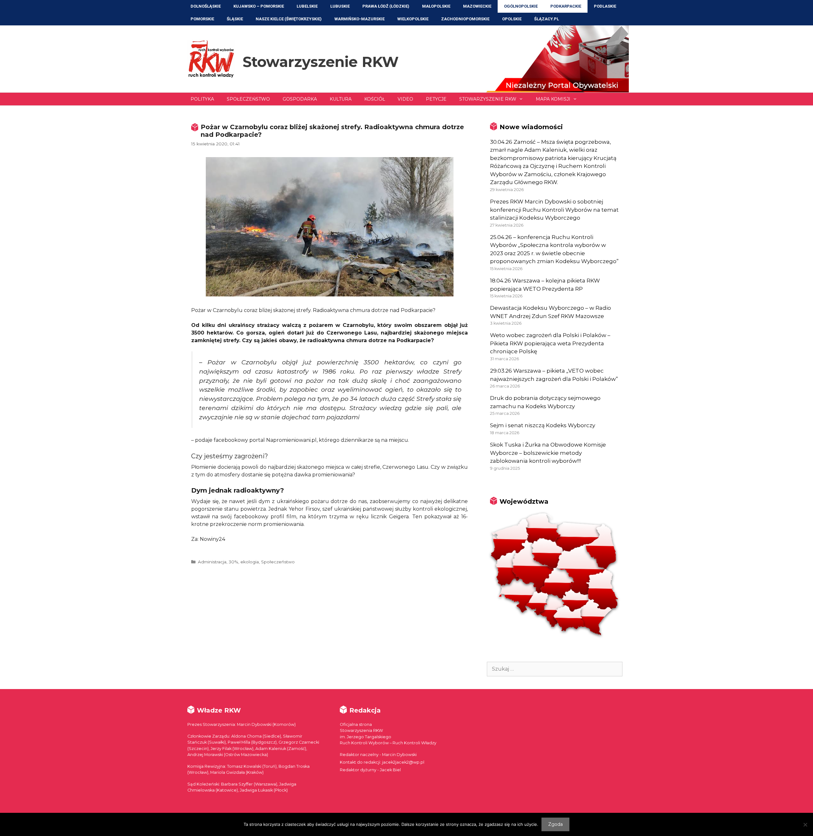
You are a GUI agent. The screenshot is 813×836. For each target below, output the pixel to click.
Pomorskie (202, 19)
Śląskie (235, 19)
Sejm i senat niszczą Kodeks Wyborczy (542, 425)
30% (233, 561)
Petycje (436, 99)
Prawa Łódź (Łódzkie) (385, 6)
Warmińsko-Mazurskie (359, 19)
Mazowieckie (477, 6)
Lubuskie (340, 6)
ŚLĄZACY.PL (546, 19)
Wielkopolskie (412, 19)
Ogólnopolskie (521, 6)
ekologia (249, 561)
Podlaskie (605, 6)
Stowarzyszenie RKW (321, 61)
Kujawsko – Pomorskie (258, 6)
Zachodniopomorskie (465, 19)
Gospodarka (300, 99)
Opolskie (511, 19)
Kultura (341, 99)
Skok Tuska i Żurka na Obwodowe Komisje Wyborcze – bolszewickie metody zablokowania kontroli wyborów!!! (548, 452)
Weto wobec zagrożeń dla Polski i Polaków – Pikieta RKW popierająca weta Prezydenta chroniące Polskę (550, 343)
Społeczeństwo (248, 99)
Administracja (212, 561)
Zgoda (555, 824)
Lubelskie (307, 6)
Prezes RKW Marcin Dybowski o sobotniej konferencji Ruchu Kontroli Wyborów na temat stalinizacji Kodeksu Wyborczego (554, 209)
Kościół (374, 99)
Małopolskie (436, 6)
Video (405, 99)
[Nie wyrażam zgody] (805, 824)
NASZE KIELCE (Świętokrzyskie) (289, 19)
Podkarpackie (565, 6)
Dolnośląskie (206, 6)
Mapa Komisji (553, 99)
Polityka (202, 99)
